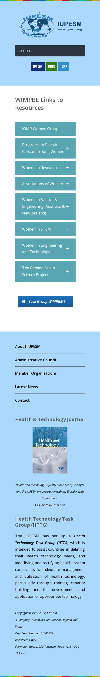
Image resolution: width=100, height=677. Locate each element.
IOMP (63, 66)
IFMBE (51, 66)
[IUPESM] (50, 37)
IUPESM (37, 66)
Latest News (26, 386)
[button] (45, 129)
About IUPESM (27, 346)
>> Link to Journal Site (50, 505)
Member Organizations (36, 373)
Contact (22, 400)
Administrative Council (35, 360)
